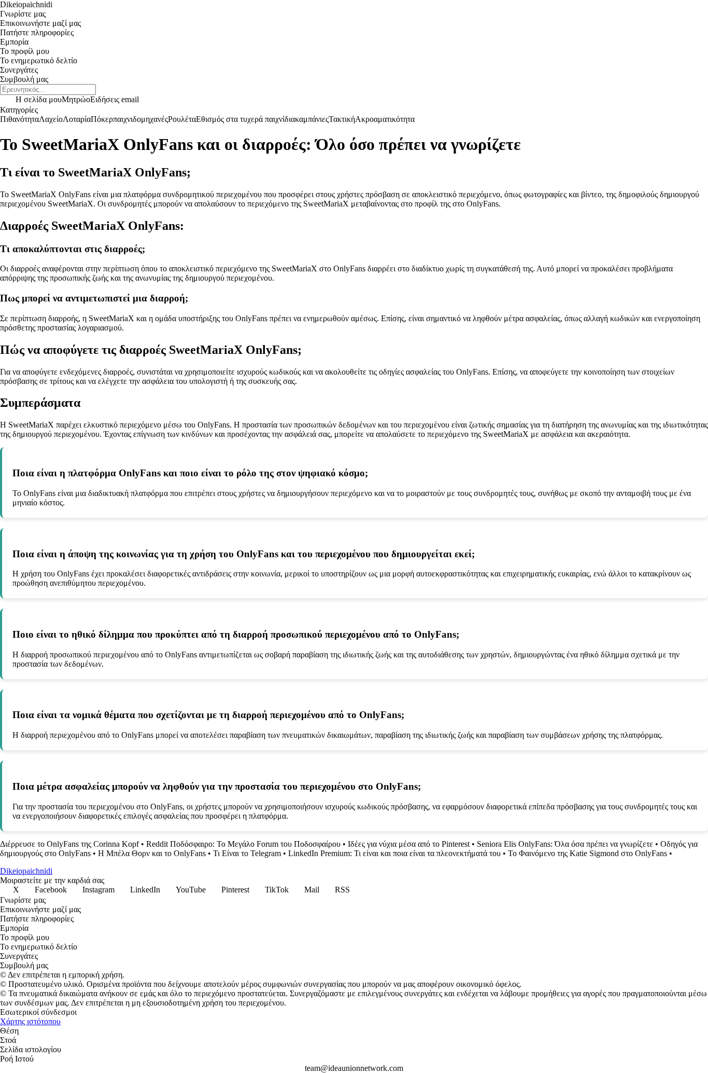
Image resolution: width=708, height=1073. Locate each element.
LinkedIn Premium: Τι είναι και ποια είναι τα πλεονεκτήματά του (394, 853)
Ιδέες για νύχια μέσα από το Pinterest (409, 844)
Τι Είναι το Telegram (247, 853)
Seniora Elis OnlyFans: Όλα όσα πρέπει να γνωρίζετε (565, 844)
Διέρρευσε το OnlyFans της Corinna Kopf (69, 844)
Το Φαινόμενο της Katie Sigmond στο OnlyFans (587, 853)
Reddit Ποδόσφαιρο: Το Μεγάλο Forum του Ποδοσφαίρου (243, 844)
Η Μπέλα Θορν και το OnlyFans (152, 853)
